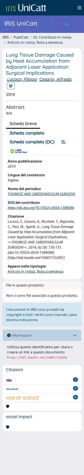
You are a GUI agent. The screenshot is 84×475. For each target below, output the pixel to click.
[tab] (64, 141)
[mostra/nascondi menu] (79, 8)
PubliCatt (21, 37)
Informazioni (21, 335)
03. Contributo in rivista (52, 37)
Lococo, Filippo (21, 79)
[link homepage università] (26, 8)
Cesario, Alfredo (55, 79)
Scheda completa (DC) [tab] (32, 141)
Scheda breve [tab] (23, 123)
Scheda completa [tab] (27, 133)
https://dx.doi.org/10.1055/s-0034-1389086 (41, 207)
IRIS (6, 37)
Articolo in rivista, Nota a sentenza (35, 42)
